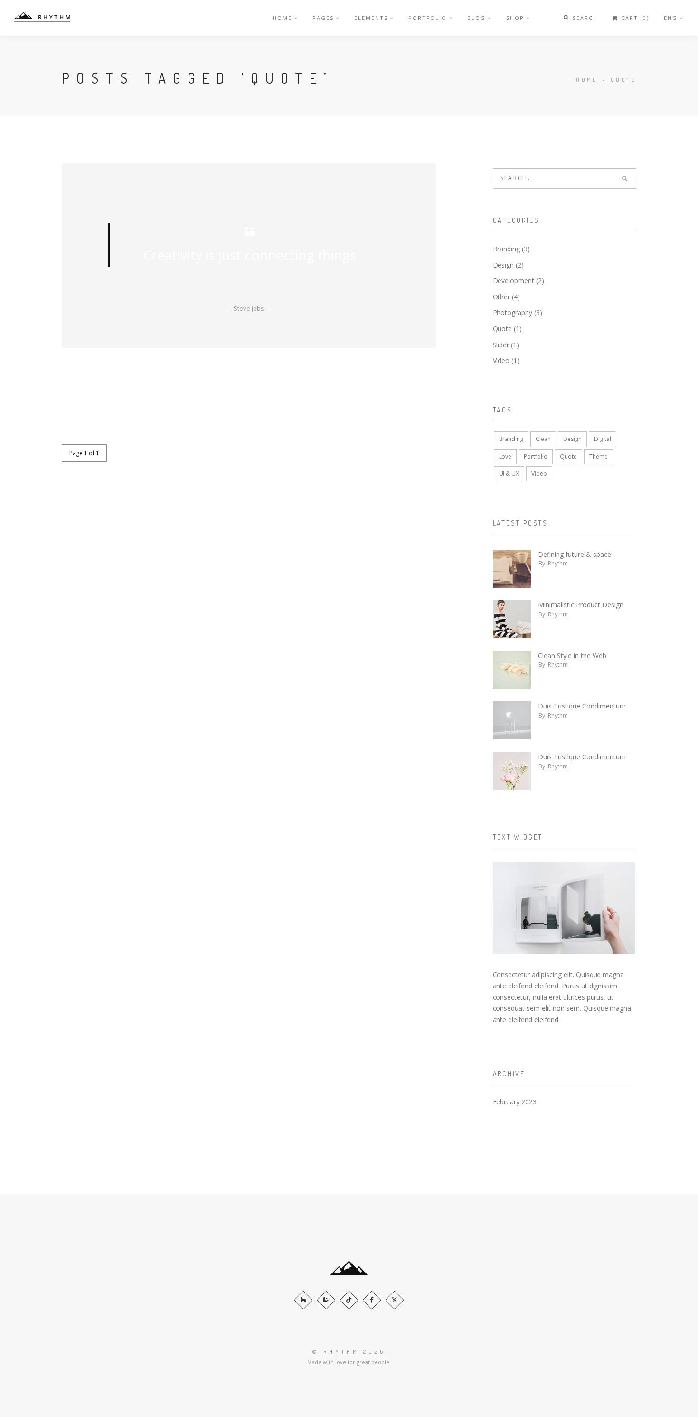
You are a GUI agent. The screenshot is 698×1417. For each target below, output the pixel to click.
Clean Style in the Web (572, 655)
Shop (515, 17)
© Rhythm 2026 (349, 1351)
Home (282, 17)
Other (501, 296)
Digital (602, 439)
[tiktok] (349, 1300)
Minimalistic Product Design (580, 604)
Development (514, 280)
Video (501, 360)
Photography (513, 312)
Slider (501, 344)
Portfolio (427, 17)
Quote (502, 328)
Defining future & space (574, 554)
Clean (543, 439)
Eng (671, 17)
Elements (371, 17)
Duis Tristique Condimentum (582, 705)
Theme (598, 456)
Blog (476, 17)
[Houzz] (303, 1300)
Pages (323, 17)
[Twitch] (326, 1300)
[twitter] (394, 1300)
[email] (371, 1300)
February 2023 (515, 1101)
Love (505, 456)
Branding (506, 248)
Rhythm (558, 563)
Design (503, 264)
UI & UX (509, 473)
